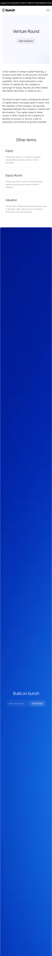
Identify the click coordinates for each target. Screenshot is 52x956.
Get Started (37, 703)
